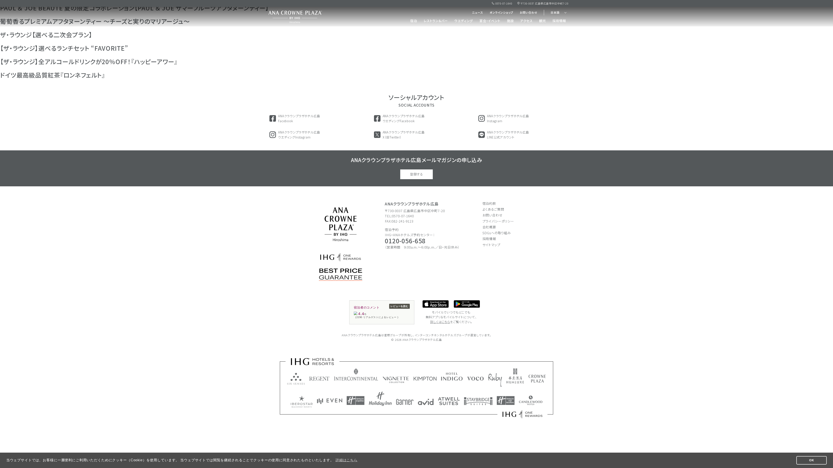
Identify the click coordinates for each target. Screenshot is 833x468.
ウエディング (463, 20)
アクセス (526, 20)
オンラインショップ (501, 12)
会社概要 (489, 227)
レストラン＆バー (436, 20)
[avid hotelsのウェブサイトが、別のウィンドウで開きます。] (426, 402)
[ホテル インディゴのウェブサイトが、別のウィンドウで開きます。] (452, 376)
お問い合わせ (528, 12)
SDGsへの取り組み (496, 233)
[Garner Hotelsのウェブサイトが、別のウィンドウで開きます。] (404, 402)
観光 (542, 20)
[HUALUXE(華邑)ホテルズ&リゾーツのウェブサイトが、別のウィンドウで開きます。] (515, 376)
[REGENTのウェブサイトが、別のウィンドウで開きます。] (319, 379)
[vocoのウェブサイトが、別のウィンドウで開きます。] (475, 379)
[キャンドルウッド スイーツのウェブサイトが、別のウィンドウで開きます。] (531, 400)
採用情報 (559, 20)
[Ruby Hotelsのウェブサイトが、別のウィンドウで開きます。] (495, 380)
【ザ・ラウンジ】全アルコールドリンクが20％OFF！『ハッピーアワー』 (89, 61)
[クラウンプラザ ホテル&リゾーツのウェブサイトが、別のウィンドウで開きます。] (537, 379)
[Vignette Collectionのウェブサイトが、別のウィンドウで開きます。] (395, 380)
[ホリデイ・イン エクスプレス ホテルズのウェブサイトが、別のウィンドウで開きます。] (355, 400)
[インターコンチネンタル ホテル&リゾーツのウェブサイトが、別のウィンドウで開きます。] (356, 374)
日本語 (555, 12)
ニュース (477, 12)
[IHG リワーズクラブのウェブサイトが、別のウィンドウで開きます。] (522, 414)
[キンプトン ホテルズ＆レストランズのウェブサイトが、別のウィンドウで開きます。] (425, 379)
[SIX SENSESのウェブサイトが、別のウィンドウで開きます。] (296, 379)
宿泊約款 (489, 203)
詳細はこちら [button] (346, 460)
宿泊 (413, 20)
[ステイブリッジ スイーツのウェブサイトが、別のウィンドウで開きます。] (478, 401)
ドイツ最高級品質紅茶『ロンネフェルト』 (52, 75)
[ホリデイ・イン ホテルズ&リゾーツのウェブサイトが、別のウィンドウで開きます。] (380, 399)
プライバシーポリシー (498, 221)
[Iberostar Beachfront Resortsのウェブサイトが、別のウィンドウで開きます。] (302, 402)
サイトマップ (491, 244)
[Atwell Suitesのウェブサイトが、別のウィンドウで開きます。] (449, 401)
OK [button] (811, 460)
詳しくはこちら (440, 322)
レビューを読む (399, 306)
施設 (510, 20)
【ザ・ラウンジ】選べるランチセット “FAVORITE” (64, 48)
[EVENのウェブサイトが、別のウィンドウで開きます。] (329, 401)
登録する (416, 174)
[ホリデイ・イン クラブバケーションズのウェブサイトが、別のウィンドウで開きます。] (506, 400)
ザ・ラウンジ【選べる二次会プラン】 (46, 34)
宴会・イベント (489, 20)
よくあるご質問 (493, 209)
